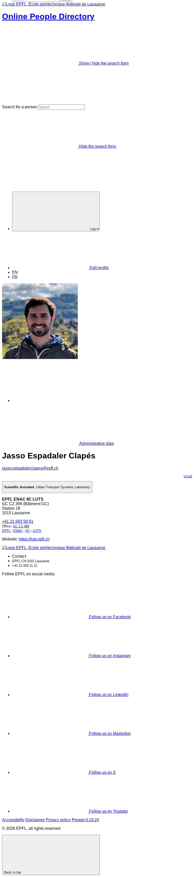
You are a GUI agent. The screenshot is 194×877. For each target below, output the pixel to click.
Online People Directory (48, 16)
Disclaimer (35, 820)
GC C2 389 (21, 526)
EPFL (6, 531)
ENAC (17, 531)
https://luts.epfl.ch (34, 539)
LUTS (37, 531)
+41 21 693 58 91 (17, 521)
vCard (188, 476)
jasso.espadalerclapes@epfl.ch (30, 468)
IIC (28, 531)
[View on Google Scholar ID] (50, 400)
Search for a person (19, 107)
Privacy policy (58, 820)
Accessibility (13, 820)
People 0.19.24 (85, 820)
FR (15, 277)
